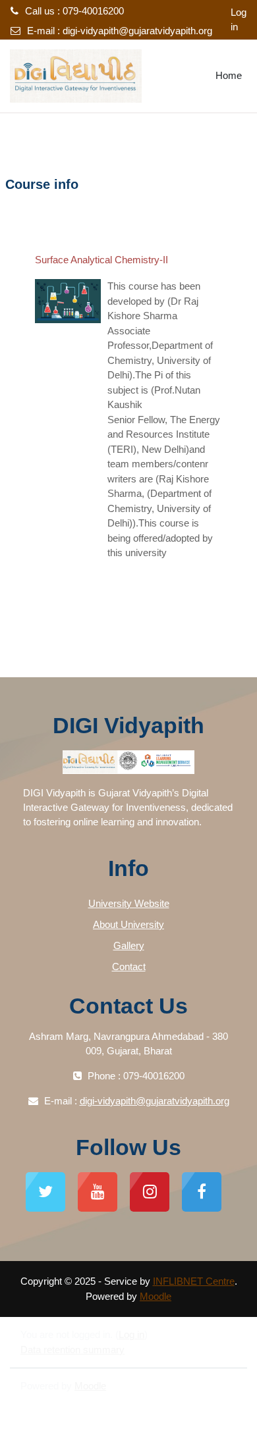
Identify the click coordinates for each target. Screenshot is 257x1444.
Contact (129, 966)
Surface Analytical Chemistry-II (101, 259)
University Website (128, 903)
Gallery (128, 945)
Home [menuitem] (228, 75)
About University (128, 924)
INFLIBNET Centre (194, 1281)
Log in (238, 20)
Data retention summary (72, 1349)
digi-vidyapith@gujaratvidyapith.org (137, 30)
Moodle (155, 1296)
